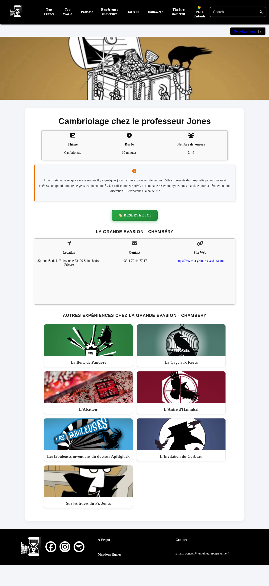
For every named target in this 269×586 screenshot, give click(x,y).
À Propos (104, 539)
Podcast (87, 12)
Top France (49, 12)
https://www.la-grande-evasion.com (200, 260)
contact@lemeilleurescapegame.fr (207, 553)
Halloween (156, 12)
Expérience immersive (109, 12)
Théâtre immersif (178, 12)
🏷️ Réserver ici (134, 215)
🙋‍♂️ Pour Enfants (200, 12)
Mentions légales (109, 554)
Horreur (133, 12)
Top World (68, 12)
